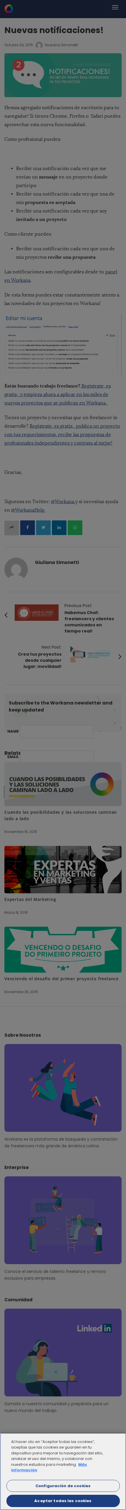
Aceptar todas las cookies (62, 1501)
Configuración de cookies (63, 1486)
